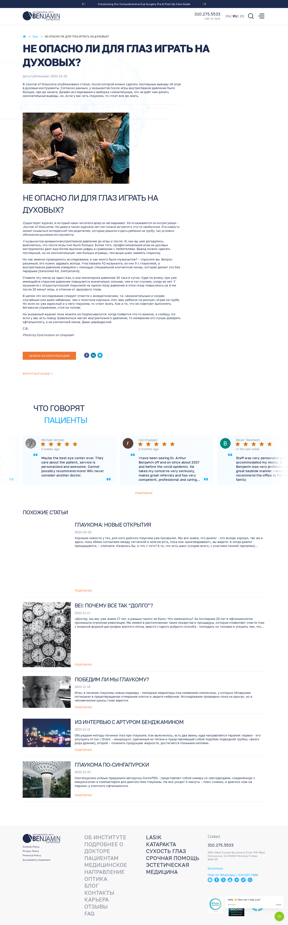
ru (235, 16)
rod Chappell (148, 440)
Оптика (95, 879)
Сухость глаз (166, 851)
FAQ (89, 913)
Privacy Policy (31, 851)
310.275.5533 (207, 14)
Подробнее (144, 493)
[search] (251, 16)
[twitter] (100, 356)
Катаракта (161, 844)
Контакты (99, 893)
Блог (36, 36)
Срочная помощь (172, 858)
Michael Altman (52, 440)
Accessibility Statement (36, 859)
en (228, 16)
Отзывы (96, 906)
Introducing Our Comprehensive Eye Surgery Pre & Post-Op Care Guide (144, 4)
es (242, 16)
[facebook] (86, 356)
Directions (215, 868)
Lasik (154, 837)
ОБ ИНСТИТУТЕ (105, 837)
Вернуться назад (36, 373)
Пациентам (101, 858)
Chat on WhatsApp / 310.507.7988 (233, 875)
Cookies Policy (31, 846)
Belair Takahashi (248, 440)
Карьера (96, 899)
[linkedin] (93, 356)
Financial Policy (32, 855)
